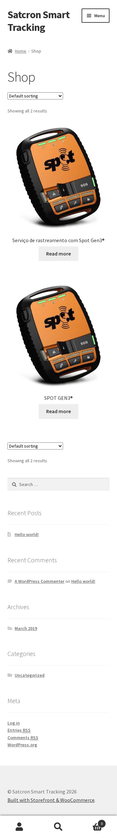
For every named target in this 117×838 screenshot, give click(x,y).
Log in (13, 723)
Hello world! (27, 534)
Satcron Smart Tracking (38, 21)
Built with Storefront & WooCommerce (51, 800)
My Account (19, 827)
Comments (22, 737)
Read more (58, 253)
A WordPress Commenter (39, 581)
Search (58, 827)
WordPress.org (22, 745)
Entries (19, 730)
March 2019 (26, 628)
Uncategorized (30, 675)
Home (20, 51)
